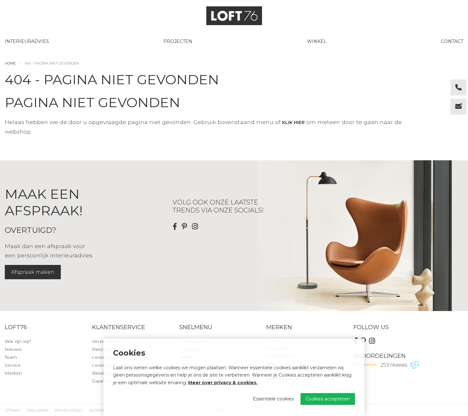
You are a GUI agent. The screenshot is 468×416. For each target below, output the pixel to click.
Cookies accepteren (328, 399)
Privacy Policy (69, 410)
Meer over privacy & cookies (222, 382)
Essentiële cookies (273, 399)
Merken (13, 373)
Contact (452, 41)
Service (13, 365)
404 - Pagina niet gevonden (51, 63)
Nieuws (13, 349)
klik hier (293, 122)
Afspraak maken (32, 272)
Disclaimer (37, 410)
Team (11, 357)
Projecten (177, 41)
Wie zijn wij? (18, 341)
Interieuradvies (27, 41)
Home (10, 63)
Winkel (317, 41)
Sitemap (12, 410)
